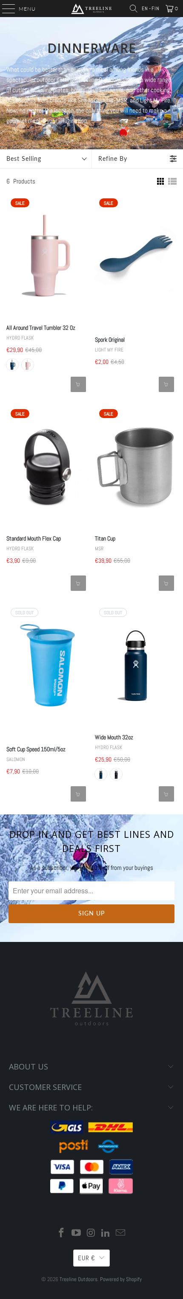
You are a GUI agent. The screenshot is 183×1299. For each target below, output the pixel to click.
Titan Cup (105, 538)
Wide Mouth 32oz (114, 737)
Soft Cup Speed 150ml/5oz (36, 749)
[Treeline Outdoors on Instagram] (91, 1233)
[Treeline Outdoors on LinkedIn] (106, 1233)
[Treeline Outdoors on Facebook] (61, 1233)
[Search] (134, 8)
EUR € (86, 1258)
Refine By (112, 158)
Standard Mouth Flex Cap (33, 538)
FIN (156, 8)
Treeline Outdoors (78, 1279)
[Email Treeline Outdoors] (120, 1233)
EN (145, 8)
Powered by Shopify (121, 1279)
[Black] (116, 774)
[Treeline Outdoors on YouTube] (76, 1233)
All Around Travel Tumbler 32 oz (40, 327)
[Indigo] (12, 365)
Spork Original (110, 339)
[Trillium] (28, 365)
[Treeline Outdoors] (91, 8)
